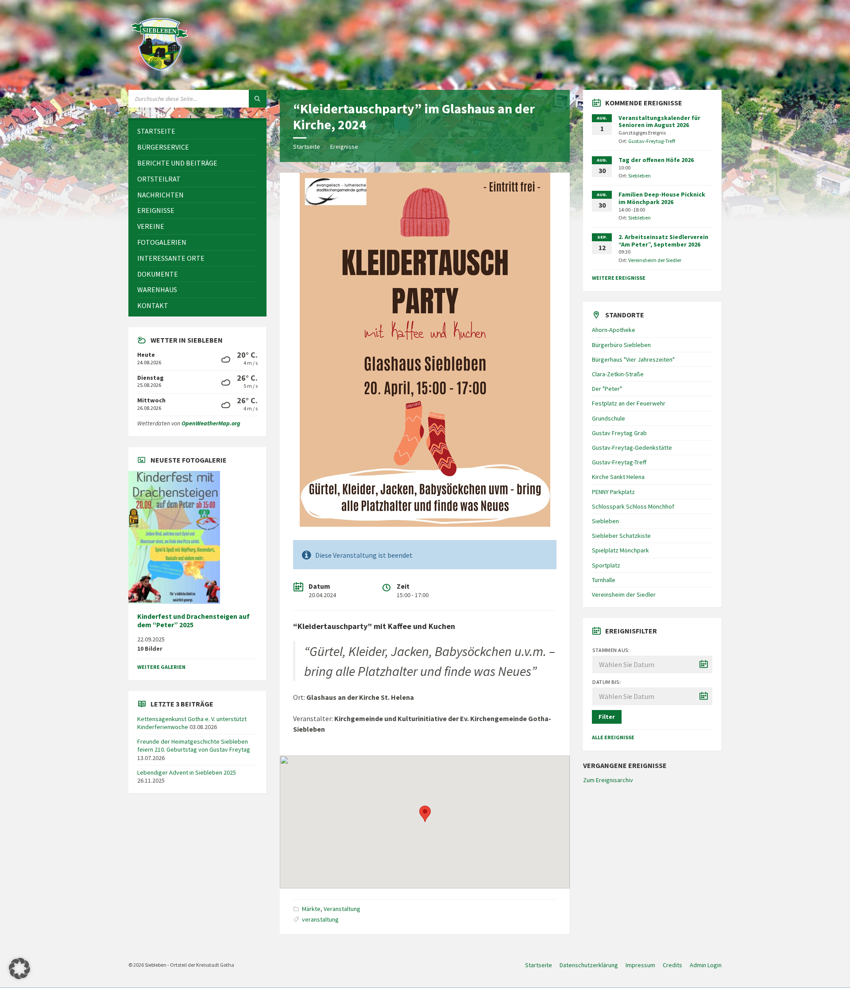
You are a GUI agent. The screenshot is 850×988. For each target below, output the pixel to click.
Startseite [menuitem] (538, 965)
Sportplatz (606, 565)
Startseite (306, 147)
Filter (607, 717)
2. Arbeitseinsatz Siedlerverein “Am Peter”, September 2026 (663, 240)
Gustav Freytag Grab (619, 433)
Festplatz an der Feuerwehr (628, 403)
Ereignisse (344, 147)
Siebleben (639, 175)
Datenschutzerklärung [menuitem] (589, 965)
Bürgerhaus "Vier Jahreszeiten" (633, 359)
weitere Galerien (161, 667)
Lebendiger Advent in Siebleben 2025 (186, 772)
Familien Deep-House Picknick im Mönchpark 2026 (661, 198)
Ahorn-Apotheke (613, 330)
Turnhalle (603, 580)
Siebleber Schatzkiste (621, 536)
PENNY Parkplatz (613, 492)
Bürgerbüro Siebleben (621, 345)
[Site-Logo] (159, 72)
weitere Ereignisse (618, 277)
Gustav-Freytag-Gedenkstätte (632, 448)
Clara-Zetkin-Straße (618, 374)
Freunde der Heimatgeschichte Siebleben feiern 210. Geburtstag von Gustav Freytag (193, 745)
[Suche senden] (258, 99)
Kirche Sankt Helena (618, 477)
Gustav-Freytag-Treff (651, 141)
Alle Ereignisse (613, 737)
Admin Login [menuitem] (706, 965)
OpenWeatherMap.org (211, 423)
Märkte (311, 909)
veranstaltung (320, 919)
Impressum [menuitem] (640, 965)
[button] (19, 968)
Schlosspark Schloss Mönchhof (633, 506)
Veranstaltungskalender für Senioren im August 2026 (659, 121)
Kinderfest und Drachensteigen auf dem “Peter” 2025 (193, 620)
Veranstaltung (342, 909)
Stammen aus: (611, 650)
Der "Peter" (607, 389)
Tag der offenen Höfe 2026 (656, 160)
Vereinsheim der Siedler (654, 260)
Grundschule (608, 418)
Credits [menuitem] (672, 965)
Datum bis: (606, 682)
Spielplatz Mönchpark (620, 550)
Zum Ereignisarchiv (608, 780)
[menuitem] (197, 131)
